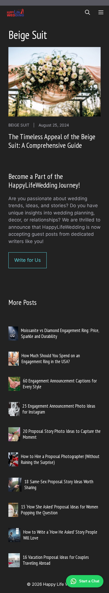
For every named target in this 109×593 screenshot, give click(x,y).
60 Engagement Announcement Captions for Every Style (60, 383)
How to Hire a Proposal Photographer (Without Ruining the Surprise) (60, 459)
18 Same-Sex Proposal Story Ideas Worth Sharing (58, 484)
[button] (87, 13)
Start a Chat (89, 581)
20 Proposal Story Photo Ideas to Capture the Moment (62, 434)
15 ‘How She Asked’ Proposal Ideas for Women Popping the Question (59, 509)
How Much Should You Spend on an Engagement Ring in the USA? (51, 358)
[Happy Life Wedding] (15, 13)
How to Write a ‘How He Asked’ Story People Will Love (60, 535)
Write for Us (27, 260)
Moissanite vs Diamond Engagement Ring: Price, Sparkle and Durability (60, 333)
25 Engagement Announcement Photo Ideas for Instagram (58, 409)
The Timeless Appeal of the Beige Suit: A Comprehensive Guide (51, 141)
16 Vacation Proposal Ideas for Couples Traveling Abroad (56, 560)
